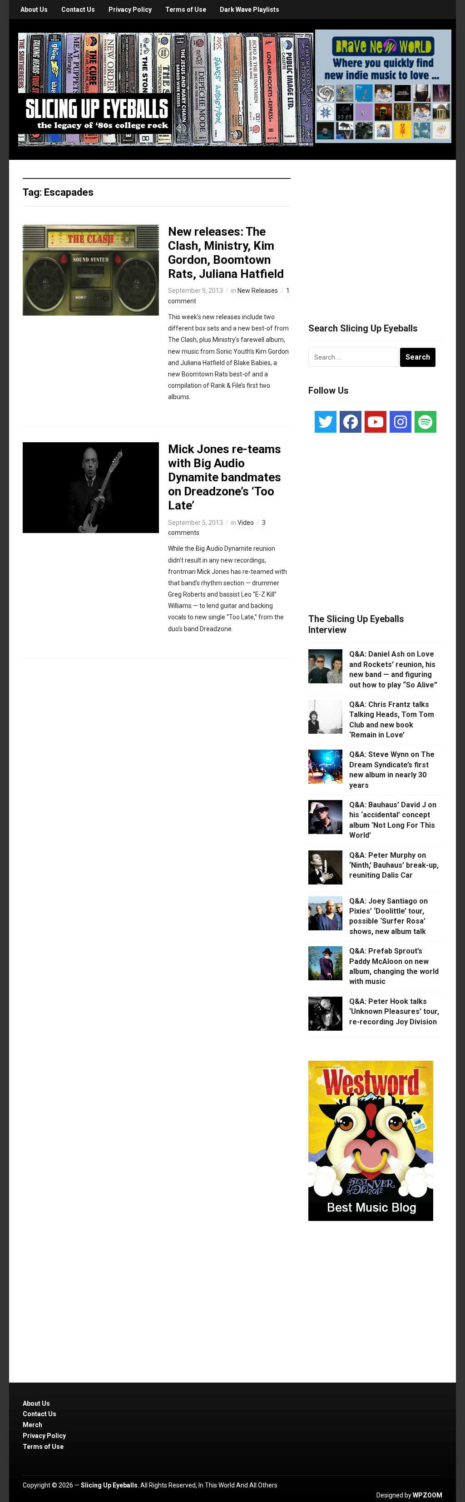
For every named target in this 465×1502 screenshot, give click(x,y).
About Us (34, 9)
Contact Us (78, 9)
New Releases (257, 290)
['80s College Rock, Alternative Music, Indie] (165, 89)
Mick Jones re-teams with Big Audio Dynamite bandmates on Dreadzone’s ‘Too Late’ (224, 477)
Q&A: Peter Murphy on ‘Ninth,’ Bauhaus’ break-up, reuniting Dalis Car (394, 865)
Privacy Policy (130, 9)
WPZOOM (427, 1495)
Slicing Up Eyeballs (109, 1485)
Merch (32, 1424)
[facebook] (350, 422)
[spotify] (425, 422)
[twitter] (325, 422)
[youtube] (375, 422)
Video (245, 522)
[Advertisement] (376, 230)
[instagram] (400, 422)
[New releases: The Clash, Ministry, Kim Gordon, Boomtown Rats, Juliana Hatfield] (91, 269)
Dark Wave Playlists (249, 9)
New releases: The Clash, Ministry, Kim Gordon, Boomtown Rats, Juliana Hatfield (226, 253)
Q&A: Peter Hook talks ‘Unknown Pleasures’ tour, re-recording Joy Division (394, 1011)
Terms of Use (185, 9)
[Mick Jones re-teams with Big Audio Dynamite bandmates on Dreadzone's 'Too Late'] (91, 486)
